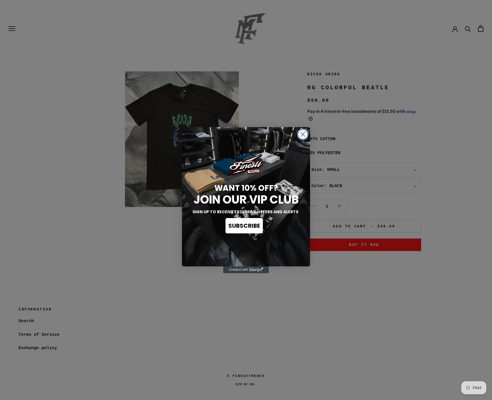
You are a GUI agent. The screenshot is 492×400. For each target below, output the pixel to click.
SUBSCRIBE (244, 226)
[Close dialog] (303, 134)
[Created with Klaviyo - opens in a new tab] (246, 269)
